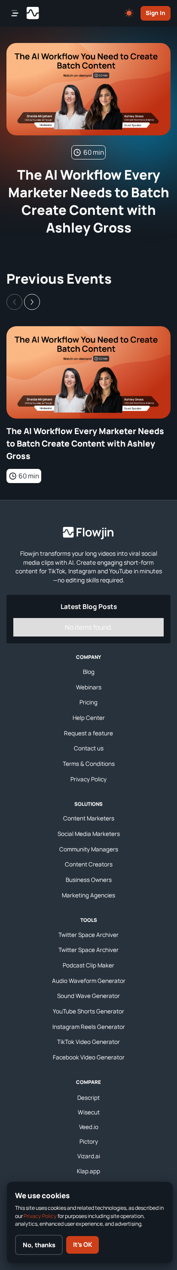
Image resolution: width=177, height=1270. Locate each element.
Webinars (88, 687)
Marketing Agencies (88, 895)
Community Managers (88, 849)
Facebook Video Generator (89, 1057)
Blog (89, 672)
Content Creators (89, 864)
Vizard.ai (88, 1156)
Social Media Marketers (89, 834)
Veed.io (88, 1127)
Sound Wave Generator (88, 996)
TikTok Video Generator (88, 1042)
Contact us (89, 748)
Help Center (89, 718)
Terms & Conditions (89, 764)
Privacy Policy (88, 779)
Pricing (88, 702)
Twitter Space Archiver (88, 935)
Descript (88, 1098)
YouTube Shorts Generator (88, 1011)
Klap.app (88, 1171)
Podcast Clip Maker (88, 965)
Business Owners (89, 880)
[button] (32, 302)
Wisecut (89, 1112)
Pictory (88, 1141)
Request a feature (88, 733)
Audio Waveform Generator (88, 981)
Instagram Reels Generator (88, 1027)
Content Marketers (88, 818)
